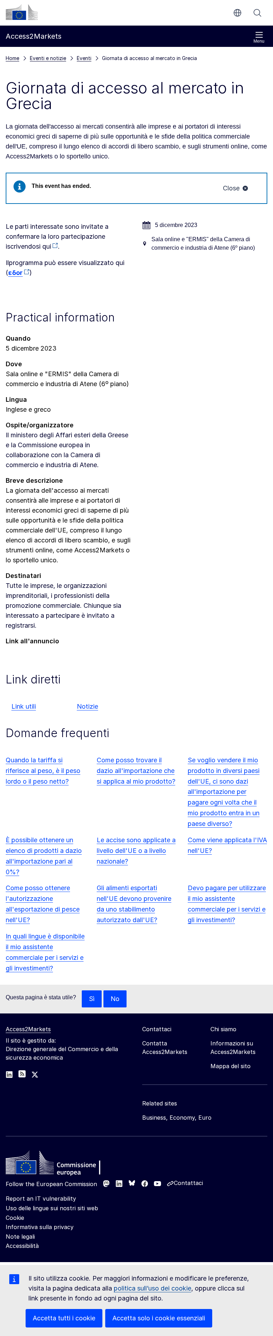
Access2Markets (28, 1029)
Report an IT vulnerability (41, 1198)
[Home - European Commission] (57, 1164)
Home (12, 58)
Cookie (15, 1217)
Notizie (87, 706)
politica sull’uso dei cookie (152, 1288)
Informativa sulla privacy (40, 1226)
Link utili (23, 706)
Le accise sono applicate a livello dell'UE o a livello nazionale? (136, 850)
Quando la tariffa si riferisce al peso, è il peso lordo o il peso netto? (43, 770)
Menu (258, 41)
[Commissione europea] (22, 12)
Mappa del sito (230, 1066)
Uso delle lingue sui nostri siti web (52, 1208)
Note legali (20, 1236)
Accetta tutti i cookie (64, 1318)
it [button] (237, 13)
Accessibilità (22, 1245)
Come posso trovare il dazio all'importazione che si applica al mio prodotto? (136, 770)
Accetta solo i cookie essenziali (158, 1318)
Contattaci (188, 1182)
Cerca (257, 13)
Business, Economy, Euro (177, 1117)
